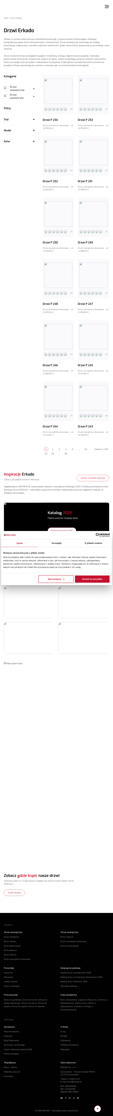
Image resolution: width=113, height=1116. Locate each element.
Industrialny (72, 999)
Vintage (87, 1006)
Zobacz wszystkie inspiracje (93, 478)
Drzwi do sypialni (20, 1006)
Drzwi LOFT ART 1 (94, 629)
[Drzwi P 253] (93, 91)
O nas (63, 1031)
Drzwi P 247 (85, 304)
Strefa (11, 1054)
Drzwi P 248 (50, 304)
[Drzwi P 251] (93, 152)
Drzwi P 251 (85, 181)
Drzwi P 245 (85, 365)
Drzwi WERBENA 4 (94, 593)
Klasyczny (92, 999)
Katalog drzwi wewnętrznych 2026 (75, 972)
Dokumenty (65, 1040)
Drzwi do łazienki (37, 1006)
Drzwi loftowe (10, 954)
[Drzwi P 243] (93, 398)
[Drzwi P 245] (93, 336)
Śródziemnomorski (68, 1009)
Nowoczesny (82, 1003)
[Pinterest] (78, 1098)
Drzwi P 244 (50, 426)
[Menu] (107, 6)
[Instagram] (74, 1098)
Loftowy (102, 999)
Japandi (82, 999)
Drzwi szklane (10, 941)
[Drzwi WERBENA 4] (71, 602)
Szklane (78, 1006)
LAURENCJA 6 (38, 593)
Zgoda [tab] (20, 543)
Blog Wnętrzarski (11, 1040)
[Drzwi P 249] (93, 214)
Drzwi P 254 (50, 120)
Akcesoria (8, 972)
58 (65, 453)
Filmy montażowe (11, 1031)
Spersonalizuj (54, 579)
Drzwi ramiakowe (11, 937)
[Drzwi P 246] (58, 336)
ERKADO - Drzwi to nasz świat (17, 6)
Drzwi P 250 (50, 242)
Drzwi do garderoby (12, 999)
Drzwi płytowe (10, 950)
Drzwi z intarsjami (11, 986)
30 (52, 453)
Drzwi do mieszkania (69, 946)
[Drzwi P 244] (58, 398)
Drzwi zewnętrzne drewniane (73, 941)
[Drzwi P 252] (58, 152)
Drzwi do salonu (29, 1003)
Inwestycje (8, 1076)
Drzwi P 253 (85, 120)
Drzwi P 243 (85, 426)
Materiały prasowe (12, 1072)
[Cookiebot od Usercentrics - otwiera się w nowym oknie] (98, 535)
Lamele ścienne (11, 981)
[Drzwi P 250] (58, 214)
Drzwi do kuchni (30, 999)
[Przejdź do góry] (97, 1108)
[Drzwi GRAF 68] (16, 638)
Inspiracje (8, 1036)
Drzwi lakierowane (12, 946)
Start (6, 18)
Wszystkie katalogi (68, 986)
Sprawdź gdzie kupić (41, 607)
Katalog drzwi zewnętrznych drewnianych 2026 (81, 977)
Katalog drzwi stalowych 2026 (73, 981)
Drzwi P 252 (50, 181)
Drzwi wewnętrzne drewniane (17, 959)
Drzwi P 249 (85, 242)
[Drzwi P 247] (93, 275)
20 (46, 453)
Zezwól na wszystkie (92, 579)
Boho (62, 999)
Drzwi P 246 (50, 365)
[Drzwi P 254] (58, 91)
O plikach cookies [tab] (93, 543)
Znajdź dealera (14, 892)
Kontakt (63, 1036)
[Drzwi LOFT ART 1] (71, 638)
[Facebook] (65, 1098)
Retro (92, 1003)
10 (85, 449)
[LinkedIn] (70, 1098)
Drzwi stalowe (66, 937)
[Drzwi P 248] (58, 275)
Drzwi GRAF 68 (39, 629)
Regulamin (65, 1049)
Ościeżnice (8, 977)
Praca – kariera (10, 1067)
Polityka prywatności (69, 1045)
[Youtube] (61, 1098)
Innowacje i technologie (14, 1045)
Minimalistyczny (67, 1003)
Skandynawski (66, 1006)
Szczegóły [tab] (57, 543)
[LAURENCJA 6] (16, 602)
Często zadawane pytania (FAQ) (18, 1049)
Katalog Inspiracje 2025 (62, 530)
